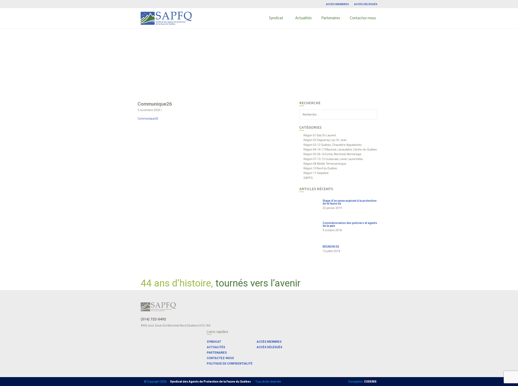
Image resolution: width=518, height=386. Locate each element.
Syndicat (276, 18)
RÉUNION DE (331, 246)
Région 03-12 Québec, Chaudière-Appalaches (333, 144)
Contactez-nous (363, 18)
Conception (362, 381)
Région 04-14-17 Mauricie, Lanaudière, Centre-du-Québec (340, 149)
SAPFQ (308, 177)
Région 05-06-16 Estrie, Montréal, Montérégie (332, 154)
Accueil (189, 57)
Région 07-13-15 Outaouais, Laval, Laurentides (333, 159)
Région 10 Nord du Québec (320, 168)
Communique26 (148, 118)
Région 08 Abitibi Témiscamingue (325, 163)
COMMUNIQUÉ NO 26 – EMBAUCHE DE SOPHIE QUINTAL (233, 57)
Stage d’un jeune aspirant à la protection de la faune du (350, 202)
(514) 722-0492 (153, 319)
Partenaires (330, 18)
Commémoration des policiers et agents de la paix (350, 224)
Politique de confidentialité (230, 363)
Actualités (303, 18)
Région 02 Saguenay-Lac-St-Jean (325, 140)
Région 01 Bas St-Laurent (320, 135)
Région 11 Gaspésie (316, 173)
